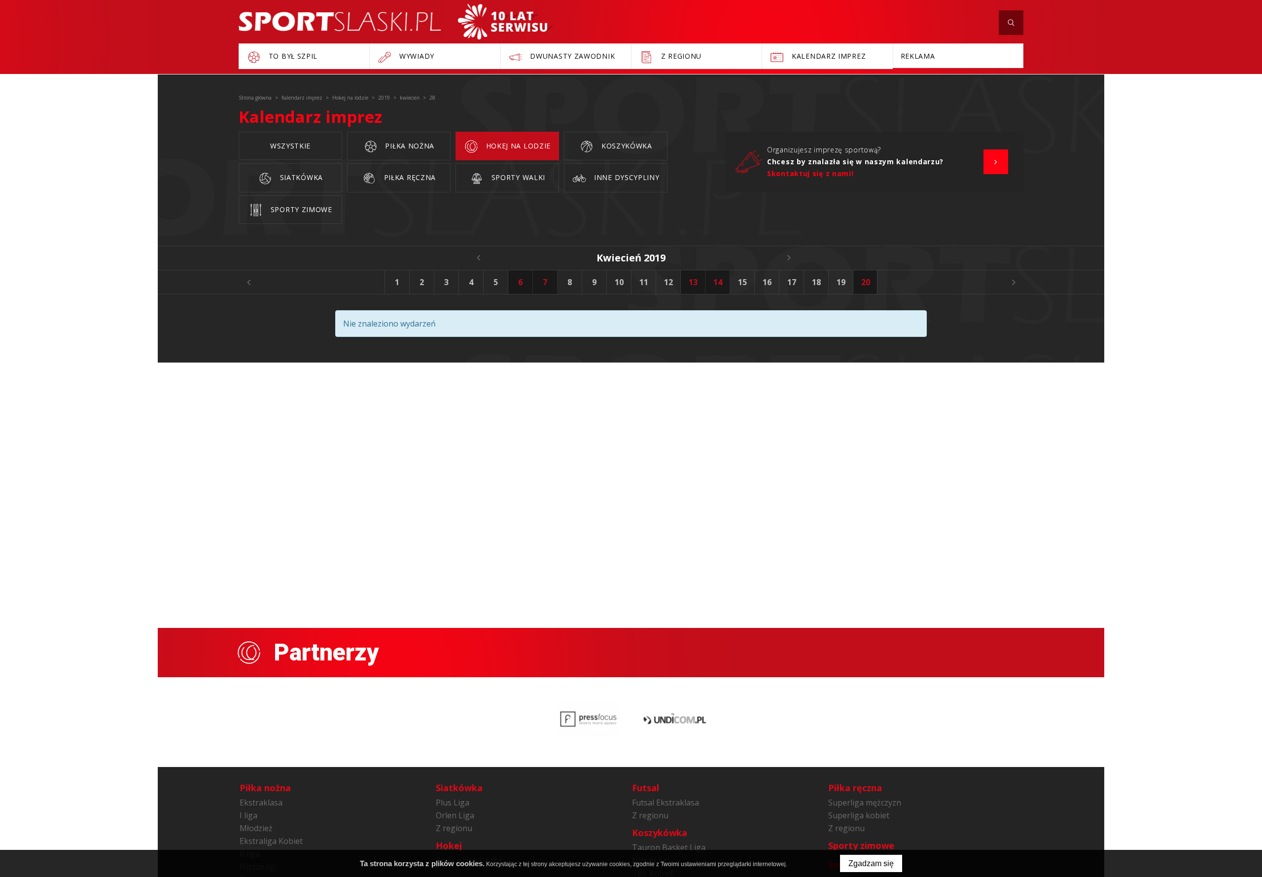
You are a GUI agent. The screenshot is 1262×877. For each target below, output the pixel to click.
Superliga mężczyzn (864, 802)
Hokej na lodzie (517, 145)
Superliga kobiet (858, 815)
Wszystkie (290, 145)
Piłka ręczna (409, 177)
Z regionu (454, 828)
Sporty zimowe (300, 209)
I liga (248, 815)
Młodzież (256, 828)
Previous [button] (248, 282)
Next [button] (1013, 282)
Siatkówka (300, 177)
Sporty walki (517, 177)
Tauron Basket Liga (668, 847)
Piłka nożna (408, 145)
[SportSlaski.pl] (340, 21)
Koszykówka (625, 145)
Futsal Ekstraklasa (665, 802)
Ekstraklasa (261, 802)
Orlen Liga (455, 815)
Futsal (645, 788)
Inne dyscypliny (625, 177)
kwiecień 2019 (631, 257)
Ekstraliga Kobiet (271, 841)
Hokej (449, 845)
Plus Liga (452, 802)
